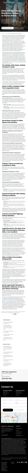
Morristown (12, 447)
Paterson (6, 445)
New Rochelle (18, 440)
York (9, 449)
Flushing (5, 448)
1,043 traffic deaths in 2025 (7, 42)
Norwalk (9, 442)
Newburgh (15, 441)
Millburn (6, 439)
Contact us (16, 307)
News (3, 33)
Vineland (12, 439)
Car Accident (18, 433)
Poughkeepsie (14, 448)
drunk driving (6, 191)
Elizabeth (2, 440)
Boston (17, 446)
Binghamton (19, 441)
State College (6, 449)
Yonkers (24, 441)
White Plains (3, 442)
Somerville (14, 450)
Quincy (18, 449)
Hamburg (18, 450)
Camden (22, 439)
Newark (25, 439)
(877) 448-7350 (20, 2)
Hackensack (21, 450)
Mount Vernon (8, 446)
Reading (15, 446)
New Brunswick (19, 447)
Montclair (5, 447)
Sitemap (13, 463)
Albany (17, 445)
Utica (23, 445)
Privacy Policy (13, 462)
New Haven (18, 442)
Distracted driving (5, 112)
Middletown (8, 441)
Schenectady (14, 440)
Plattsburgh (23, 449)
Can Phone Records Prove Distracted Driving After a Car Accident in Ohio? (8, 364)
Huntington (22, 440)
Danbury (6, 442)
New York (14, 445)
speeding (10, 173)
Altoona (2, 447)
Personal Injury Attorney (7, 459)
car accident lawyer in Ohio (16, 252)
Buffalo (22, 441)
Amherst (18, 448)
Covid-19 (17, 430)
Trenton (19, 438)
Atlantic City (22, 438)
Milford (24, 442)
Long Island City (9, 448)
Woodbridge (8, 447)
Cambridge (9, 450)
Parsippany (3, 445)
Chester (2, 450)
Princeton (2, 449)
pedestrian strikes (6, 105)
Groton (12, 450)
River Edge (19, 439)
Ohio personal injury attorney (14, 61)
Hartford (15, 442)
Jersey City (16, 438)
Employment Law (19, 435)
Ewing (9, 445)
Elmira (5, 441)
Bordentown (16, 439)
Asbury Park (9, 439)
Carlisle (20, 449)
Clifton (5, 440)
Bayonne (15, 447)
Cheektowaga (14, 449)
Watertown (5, 450)
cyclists (22, 100)
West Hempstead (9, 440)
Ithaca (11, 449)
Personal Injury (18, 428)
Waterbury (11, 446)
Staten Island (20, 445)
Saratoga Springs (21, 448)
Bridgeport (21, 442)
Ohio (6, 33)
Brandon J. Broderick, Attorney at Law (9, 300)
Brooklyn (11, 445)
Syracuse (25, 445)
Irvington (23, 447)
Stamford (12, 442)
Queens (2, 446)
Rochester (2, 441)
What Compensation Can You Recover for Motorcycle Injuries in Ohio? (8, 338)
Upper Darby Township (22, 446)
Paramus (13, 438)
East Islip (11, 441)
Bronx (5, 446)
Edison (3, 439)
